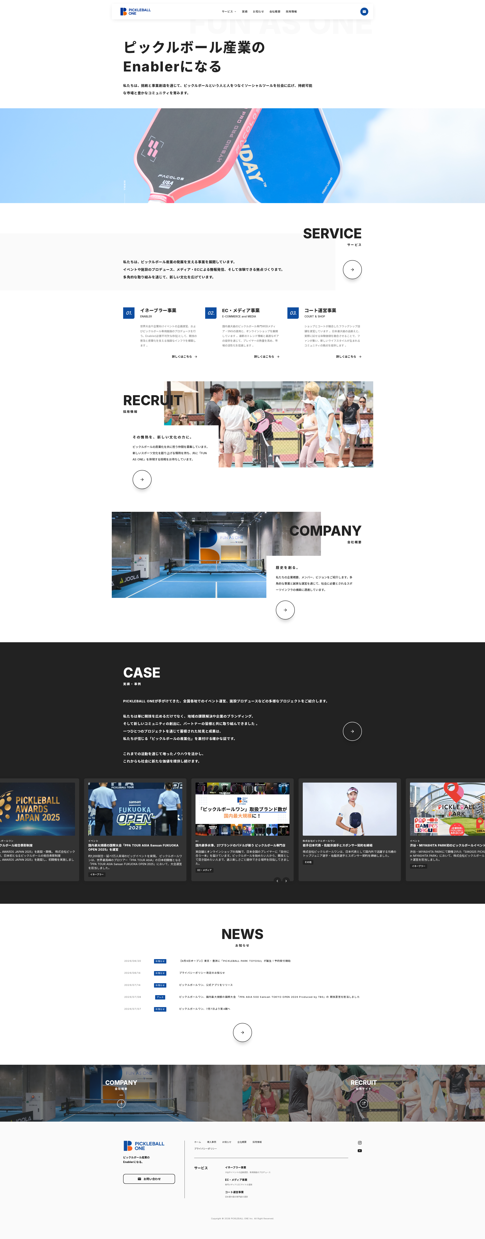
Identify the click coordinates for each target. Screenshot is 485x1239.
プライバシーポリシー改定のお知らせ (202, 972)
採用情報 (257, 1142)
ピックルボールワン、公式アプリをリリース (206, 984)
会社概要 (241, 1142)
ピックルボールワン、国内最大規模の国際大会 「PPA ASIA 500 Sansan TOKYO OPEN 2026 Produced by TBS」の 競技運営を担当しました (270, 996)
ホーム (197, 1142)
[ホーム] (137, 11)
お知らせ (226, 1142)
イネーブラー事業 (235, 1167)
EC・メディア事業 (236, 1179)
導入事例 (211, 1142)
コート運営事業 (234, 1192)
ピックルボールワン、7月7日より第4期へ (205, 1008)
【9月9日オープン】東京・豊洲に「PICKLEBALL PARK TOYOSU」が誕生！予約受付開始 (235, 960)
